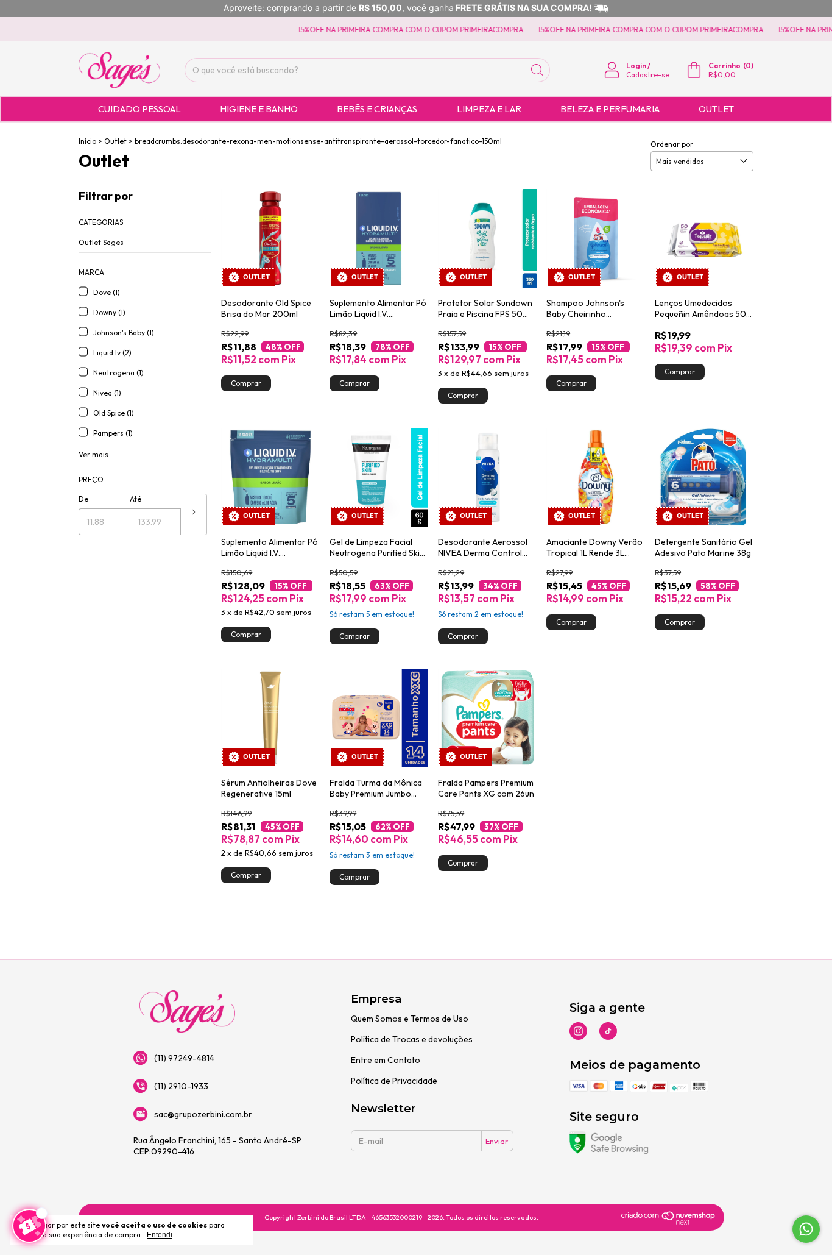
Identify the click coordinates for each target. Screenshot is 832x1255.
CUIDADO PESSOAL (139, 109)
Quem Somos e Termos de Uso (409, 1018)
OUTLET (716, 109)
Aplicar (194, 514)
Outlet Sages (101, 242)
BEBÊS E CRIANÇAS (377, 109)
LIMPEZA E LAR (489, 109)
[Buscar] (537, 70)
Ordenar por (671, 144)
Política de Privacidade (394, 1080)
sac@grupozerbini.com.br (203, 1114)
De (83, 498)
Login (636, 65)
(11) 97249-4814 (184, 1058)
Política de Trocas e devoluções (412, 1039)
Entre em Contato (385, 1059)
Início (87, 141)
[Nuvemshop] (668, 1222)
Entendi (159, 1235)
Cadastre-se (647, 74)
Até (135, 498)
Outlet (115, 141)
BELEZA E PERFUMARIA (610, 109)
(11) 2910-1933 (181, 1086)
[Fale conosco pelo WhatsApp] (806, 1229)
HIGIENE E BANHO (259, 109)
